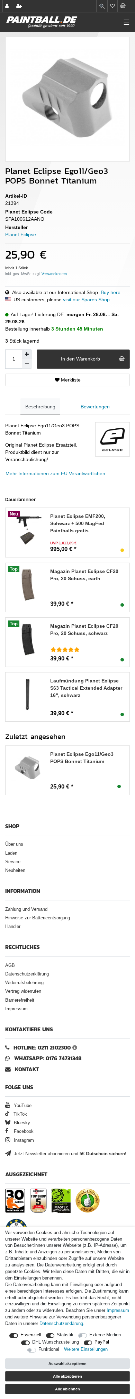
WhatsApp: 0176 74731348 (48, 1058)
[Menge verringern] (27, 364)
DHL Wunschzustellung (55, 1342)
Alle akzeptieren (67, 1376)
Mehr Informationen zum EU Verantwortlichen (55, 473)
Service (12, 861)
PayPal (101, 1342)
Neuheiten (15, 870)
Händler (12, 926)
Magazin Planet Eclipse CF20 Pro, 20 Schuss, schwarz (84, 629)
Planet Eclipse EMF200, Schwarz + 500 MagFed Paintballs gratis (77, 523)
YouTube (22, 1105)
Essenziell (30, 1335)
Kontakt (27, 1069)
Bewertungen (95, 406)
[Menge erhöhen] (27, 354)
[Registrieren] (20, 6)
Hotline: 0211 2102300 (42, 1048)
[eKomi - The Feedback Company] (87, 1201)
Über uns (14, 844)
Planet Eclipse (20, 234)
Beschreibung (40, 406)
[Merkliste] (112, 6)
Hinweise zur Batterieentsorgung (37, 918)
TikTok (19, 1114)
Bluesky (21, 1122)
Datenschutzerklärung (27, 974)
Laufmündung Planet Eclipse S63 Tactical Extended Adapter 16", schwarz (86, 688)
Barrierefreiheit (19, 1000)
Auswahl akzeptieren (67, 1363)
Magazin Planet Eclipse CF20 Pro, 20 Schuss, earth (84, 574)
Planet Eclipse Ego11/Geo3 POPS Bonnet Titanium (82, 757)
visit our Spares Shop (86, 299)
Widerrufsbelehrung (24, 982)
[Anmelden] (7, 6)
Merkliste (70, 380)
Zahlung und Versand (26, 909)
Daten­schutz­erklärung (61, 1323)
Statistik (65, 1335)
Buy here (110, 292)
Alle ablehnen (67, 1389)
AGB (10, 965)
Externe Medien (105, 1335)
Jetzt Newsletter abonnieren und (69, 1153)
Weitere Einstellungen (86, 1349)
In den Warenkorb (80, 359)
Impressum (16, 1008)
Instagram (23, 1140)
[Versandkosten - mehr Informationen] (54, 274)
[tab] (40, 406)
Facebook (23, 1131)
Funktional (48, 1349)
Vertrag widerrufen (23, 991)
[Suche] (102, 6)
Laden (11, 853)
